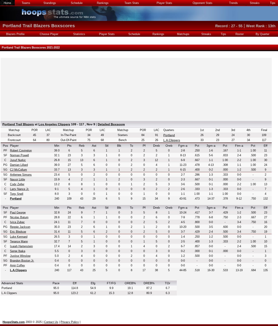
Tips (272, 3)
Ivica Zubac (17, 222)
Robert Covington (21, 150)
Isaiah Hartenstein (21, 246)
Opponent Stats (202, 3)
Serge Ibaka (17, 251)
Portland (169, 135)
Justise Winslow (20, 255)
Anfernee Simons (21, 174)
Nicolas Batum (19, 217)
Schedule (77, 3)
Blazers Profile (15, 34)
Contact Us (51, 322)
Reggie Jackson (20, 227)
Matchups (183, 34)
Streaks (255, 3)
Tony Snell (16, 193)
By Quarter (262, 34)
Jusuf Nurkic (18, 160)
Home (7, 3)
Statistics (79, 34)
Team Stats (131, 3)
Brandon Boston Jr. (22, 260)
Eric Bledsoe (18, 231)
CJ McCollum (18, 169)
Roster (239, 34)
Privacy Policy (70, 322)
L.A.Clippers (171, 140)
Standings (49, 3)
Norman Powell (19, 155)
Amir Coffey (17, 265)
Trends (233, 3)
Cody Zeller (17, 184)
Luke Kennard (18, 236)
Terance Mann (19, 241)
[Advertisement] (136, 88)
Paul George (18, 212)
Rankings (103, 3)
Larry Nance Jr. (19, 189)
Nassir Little (17, 179)
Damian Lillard (19, 164)
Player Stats (164, 3)
